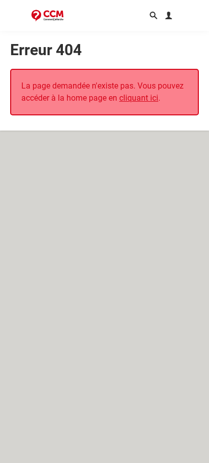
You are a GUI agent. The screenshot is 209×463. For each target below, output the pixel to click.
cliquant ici (138, 98)
